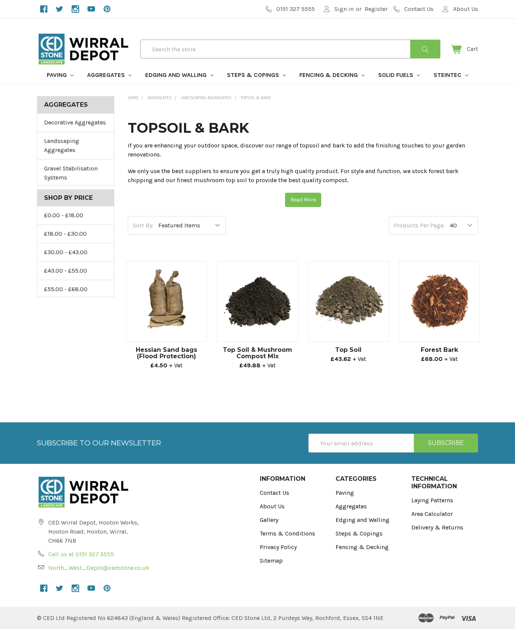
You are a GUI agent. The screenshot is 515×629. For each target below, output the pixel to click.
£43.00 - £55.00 (65, 270)
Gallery (269, 519)
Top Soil (348, 349)
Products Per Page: (419, 225)
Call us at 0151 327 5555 (81, 554)
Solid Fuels (396, 74)
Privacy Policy (278, 547)
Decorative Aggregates (75, 122)
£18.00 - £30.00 (65, 233)
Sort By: (143, 225)
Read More (303, 199)
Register (376, 8)
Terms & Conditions (287, 533)
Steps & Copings (253, 74)
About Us (272, 506)
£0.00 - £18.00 (63, 215)
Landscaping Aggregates (61, 145)
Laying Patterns (432, 500)
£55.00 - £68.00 (65, 289)
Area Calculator (432, 513)
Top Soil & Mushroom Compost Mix (257, 353)
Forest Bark (439, 349)
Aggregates (106, 74)
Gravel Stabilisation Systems (71, 173)
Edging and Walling (176, 74)
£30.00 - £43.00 (65, 252)
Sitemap (271, 560)
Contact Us (274, 492)
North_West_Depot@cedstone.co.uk (98, 567)
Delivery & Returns (437, 527)
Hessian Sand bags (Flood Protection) (166, 353)
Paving (57, 74)
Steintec (448, 74)
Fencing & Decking (329, 74)
